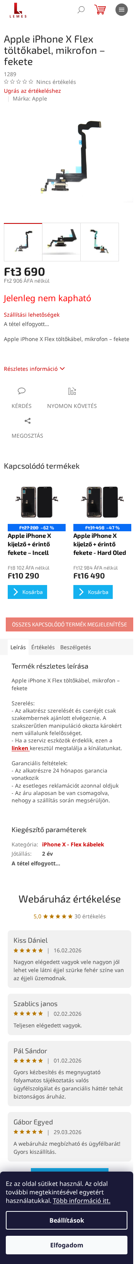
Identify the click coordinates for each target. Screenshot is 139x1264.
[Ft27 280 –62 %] (37, 502)
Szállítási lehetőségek (31, 314)
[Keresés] (81, 9)
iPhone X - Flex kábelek (73, 844)
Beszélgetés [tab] (75, 647)
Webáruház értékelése (70, 898)
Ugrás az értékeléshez (32, 90)
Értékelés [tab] (43, 647)
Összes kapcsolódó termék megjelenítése (69, 624)
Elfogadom (66, 1245)
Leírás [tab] (18, 647)
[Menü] (121, 9)
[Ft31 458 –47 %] (102, 502)
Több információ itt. (81, 1200)
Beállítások (66, 1220)
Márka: (30, 98)
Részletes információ (31, 368)
